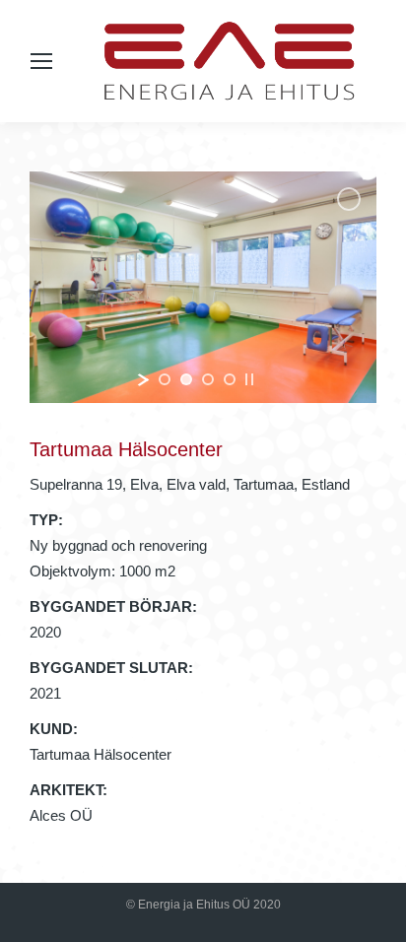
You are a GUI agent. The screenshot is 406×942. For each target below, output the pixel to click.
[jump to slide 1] (164, 379)
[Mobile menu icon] (41, 61)
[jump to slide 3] (208, 379)
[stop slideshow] (249, 379)
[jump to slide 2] (186, 379)
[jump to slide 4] (230, 379)
